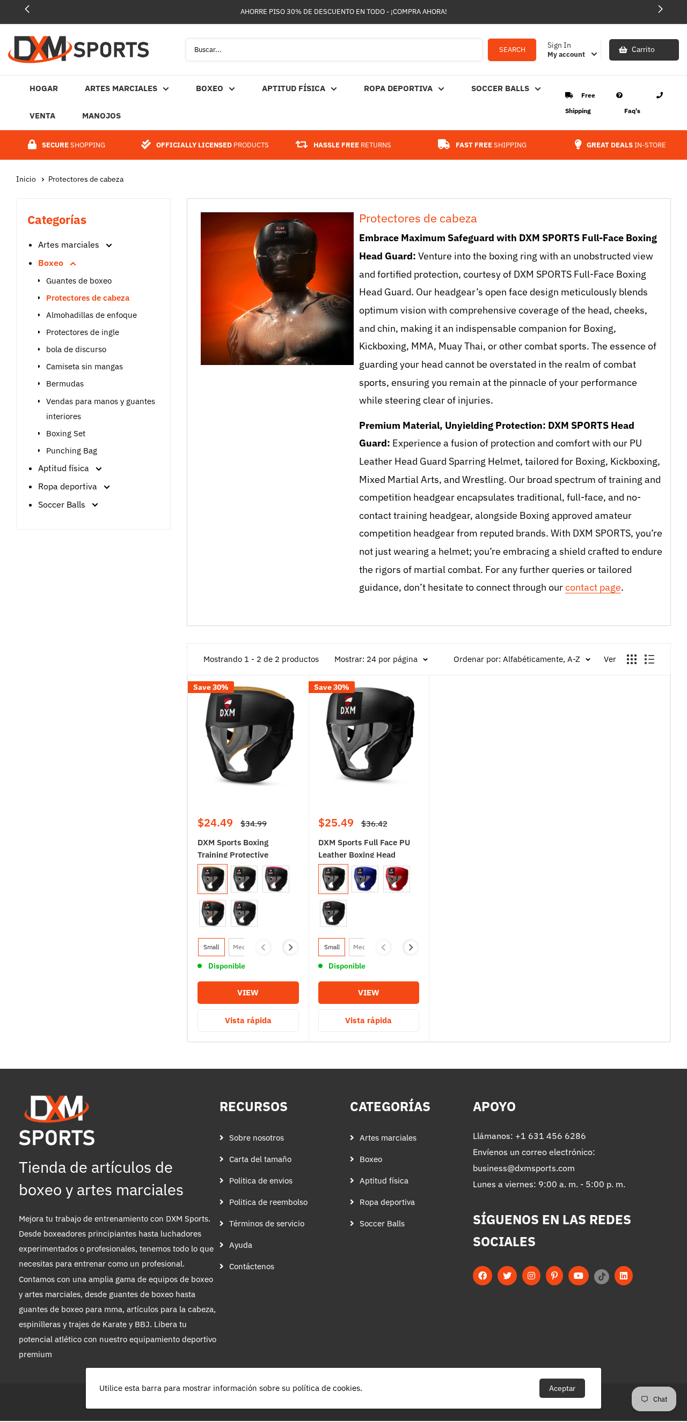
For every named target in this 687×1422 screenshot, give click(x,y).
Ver (610, 659)
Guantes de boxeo (79, 281)
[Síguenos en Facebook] (482, 1276)
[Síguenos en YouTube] (578, 1276)
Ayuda (240, 1245)
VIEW (267, 995)
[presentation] (290, 947)
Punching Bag (71, 450)
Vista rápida (248, 1020)
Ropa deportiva (398, 88)
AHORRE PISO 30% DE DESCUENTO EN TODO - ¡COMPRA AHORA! (343, 11)
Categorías (390, 1106)
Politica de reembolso (268, 1202)
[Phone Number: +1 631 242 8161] (659, 95)
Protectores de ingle (82, 332)
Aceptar (562, 1388)
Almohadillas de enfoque (91, 315)
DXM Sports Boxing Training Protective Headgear (233, 847)
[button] (660, 9)
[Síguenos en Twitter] (507, 1276)
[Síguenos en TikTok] (601, 1276)
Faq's (632, 111)
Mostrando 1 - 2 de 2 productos (261, 659)
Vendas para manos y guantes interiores (100, 408)
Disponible (226, 966)
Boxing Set (65, 433)
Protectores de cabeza (85, 179)
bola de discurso (76, 349)
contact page (593, 587)
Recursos (254, 1106)
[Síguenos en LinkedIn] (624, 1276)
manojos (101, 115)
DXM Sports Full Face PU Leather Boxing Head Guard (364, 847)
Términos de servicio (266, 1223)
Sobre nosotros (256, 1138)
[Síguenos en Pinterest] (554, 1276)
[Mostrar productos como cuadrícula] (632, 659)
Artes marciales (121, 88)
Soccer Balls (500, 88)
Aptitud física (293, 88)
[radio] (213, 879)
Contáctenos (251, 1266)
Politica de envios (261, 1180)
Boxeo (209, 88)
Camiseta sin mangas (84, 366)
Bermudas (65, 383)
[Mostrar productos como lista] (649, 659)
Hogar (44, 88)
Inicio (27, 179)
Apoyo (494, 1106)
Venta (42, 115)
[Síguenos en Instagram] (531, 1276)
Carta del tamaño (260, 1159)
